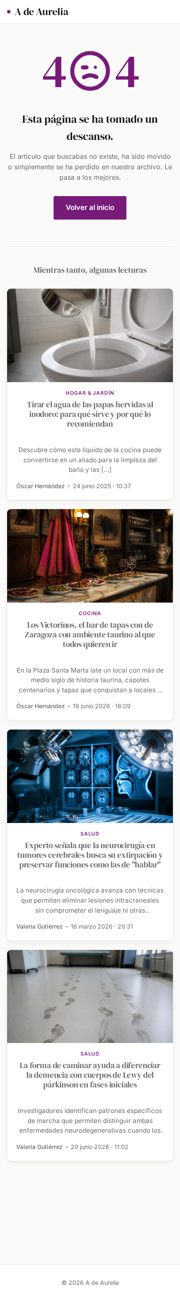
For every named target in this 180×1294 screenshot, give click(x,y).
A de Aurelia (41, 12)
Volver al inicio (90, 207)
